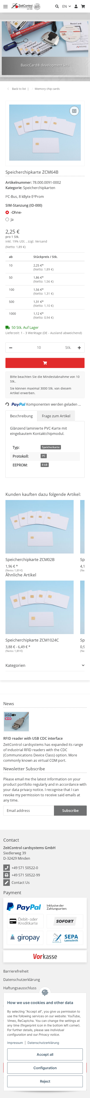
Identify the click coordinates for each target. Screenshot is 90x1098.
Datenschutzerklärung (43, 1043)
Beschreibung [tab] (21, 416)
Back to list (19, 89)
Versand (41, 241)
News (8, 703)
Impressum (15, 1043)
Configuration (45, 1068)
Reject (45, 1081)
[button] (57, 6)
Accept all (45, 1054)
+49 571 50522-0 (25, 867)
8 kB (44, 465)
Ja (12, 219)
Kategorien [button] (15, 665)
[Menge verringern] (11, 347)
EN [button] (64, 6)
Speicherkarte (51, 447)
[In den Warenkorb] (8, 98)
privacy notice (31, 789)
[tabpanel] (45, 48)
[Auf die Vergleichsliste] (74, 111)
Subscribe (70, 810)
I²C (43, 456)
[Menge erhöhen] (79, 347)
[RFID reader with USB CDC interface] (16, 721)
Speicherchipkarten (39, 187)
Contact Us (21, 882)
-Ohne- (16, 212)
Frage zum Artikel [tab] (56, 416)
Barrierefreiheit (16, 971)
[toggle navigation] (5, 4)
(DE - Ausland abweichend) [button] (62, 333)
